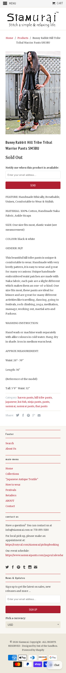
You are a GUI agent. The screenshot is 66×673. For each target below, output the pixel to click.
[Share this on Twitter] (16, 415)
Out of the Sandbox (46, 645)
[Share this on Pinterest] (27, 415)
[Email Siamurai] (35, 567)
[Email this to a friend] (38, 415)
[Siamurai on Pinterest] (18, 567)
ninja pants (34, 401)
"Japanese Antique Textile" (22, 479)
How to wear (13, 484)
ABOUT (10, 500)
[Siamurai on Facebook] (12, 567)
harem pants (25, 397)
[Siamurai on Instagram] (30, 567)
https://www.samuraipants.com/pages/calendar (34, 555)
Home (9, 468)
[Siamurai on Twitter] (7, 567)
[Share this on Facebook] (22, 415)
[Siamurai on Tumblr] (24, 567)
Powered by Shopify (33, 650)
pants (45, 401)
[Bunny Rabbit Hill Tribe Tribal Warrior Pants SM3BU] (33, 92)
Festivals (11, 490)
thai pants (41, 406)
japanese (11, 401)
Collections (12, 474)
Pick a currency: (16, 618)
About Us (11, 448)
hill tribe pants (43, 397)
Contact (10, 506)
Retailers (11, 495)
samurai (11, 406)
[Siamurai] (33, 18)
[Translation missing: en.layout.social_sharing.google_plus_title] (32, 415)
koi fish (22, 401)
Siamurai (24, 642)
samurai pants (25, 406)
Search (10, 443)
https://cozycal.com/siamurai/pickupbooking (32, 544)
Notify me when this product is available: (32, 167)
